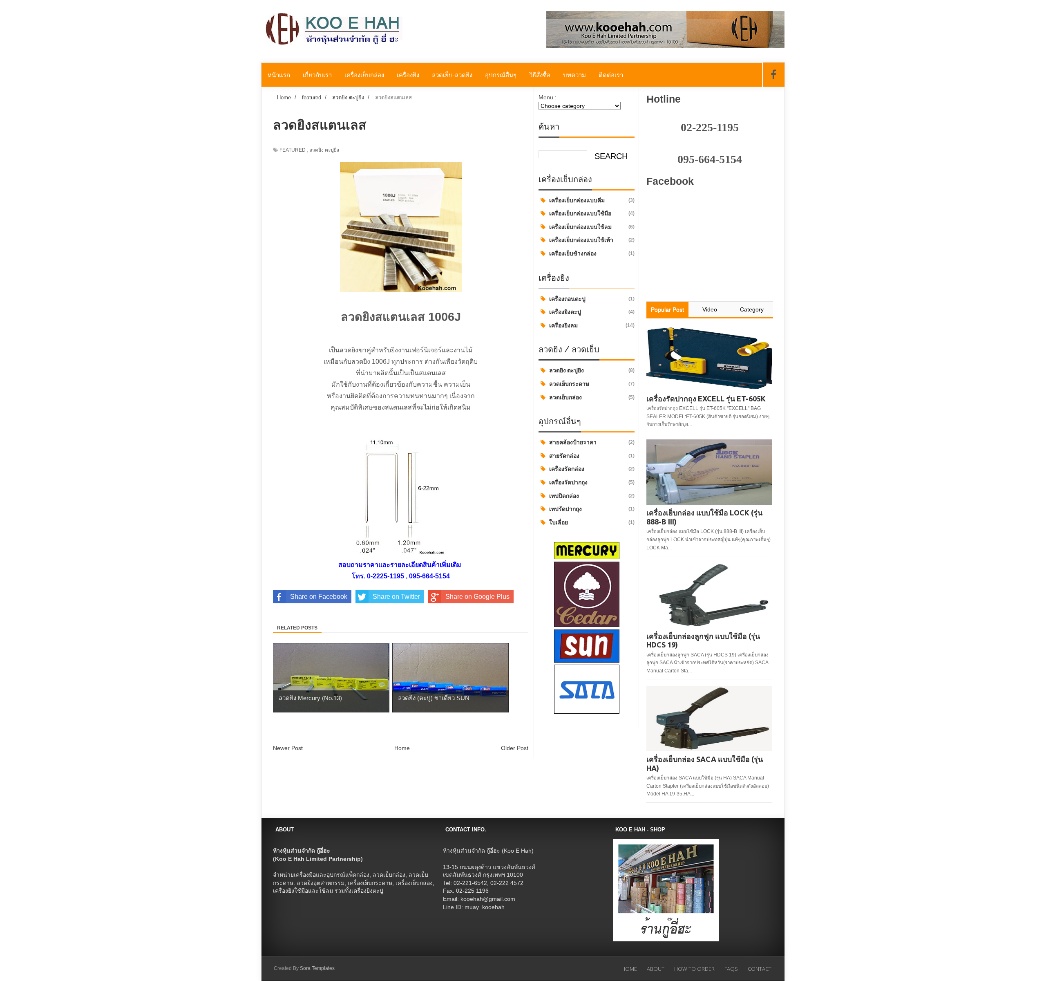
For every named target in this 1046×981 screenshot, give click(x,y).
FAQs (731, 968)
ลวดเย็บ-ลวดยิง (452, 75)
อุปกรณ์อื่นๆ (500, 75)
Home (402, 748)
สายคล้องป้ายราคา (573, 442)
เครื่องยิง (408, 75)
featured (292, 150)
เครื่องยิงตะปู (565, 312)
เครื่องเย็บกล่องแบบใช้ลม (580, 227)
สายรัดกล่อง (564, 455)
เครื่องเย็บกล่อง (364, 75)
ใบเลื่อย (558, 522)
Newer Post (288, 748)
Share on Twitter (396, 596)
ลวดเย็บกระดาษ (569, 384)
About (655, 968)
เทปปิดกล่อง (564, 496)
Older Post (514, 748)
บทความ (574, 75)
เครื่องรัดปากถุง (568, 482)
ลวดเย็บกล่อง (565, 397)
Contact (759, 968)
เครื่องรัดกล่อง (566, 469)
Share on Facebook (318, 596)
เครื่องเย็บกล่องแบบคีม (577, 200)
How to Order (694, 968)
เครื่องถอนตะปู (567, 299)
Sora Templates (317, 968)
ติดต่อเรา (611, 75)
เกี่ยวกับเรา (317, 75)
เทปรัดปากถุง (565, 509)
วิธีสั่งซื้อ (539, 75)
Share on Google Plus (477, 596)
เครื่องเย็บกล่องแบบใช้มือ (580, 213)
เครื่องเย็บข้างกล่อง (573, 253)
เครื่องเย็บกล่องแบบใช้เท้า (581, 240)
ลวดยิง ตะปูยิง (566, 370)
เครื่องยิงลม (563, 325)
